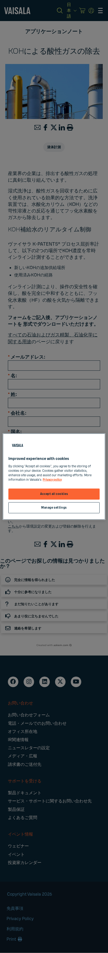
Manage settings (54, 507)
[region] (54, 476)
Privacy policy (52, 480)
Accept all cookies (54, 494)
